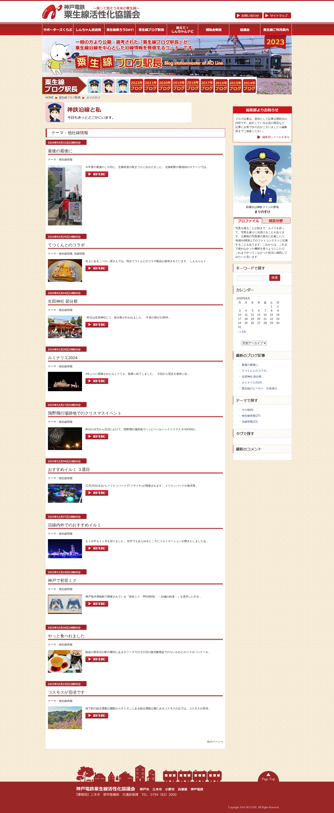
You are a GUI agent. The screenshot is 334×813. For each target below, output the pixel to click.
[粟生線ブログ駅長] (151, 29)
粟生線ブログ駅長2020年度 (165, 86)
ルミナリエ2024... (253, 382)
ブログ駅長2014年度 (250, 86)
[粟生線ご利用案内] (276, 29)
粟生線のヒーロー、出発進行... (260, 388)
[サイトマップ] (263, 17)
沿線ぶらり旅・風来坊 (123, 86)
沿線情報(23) (250, 421)
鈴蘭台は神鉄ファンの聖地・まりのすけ (109, 86)
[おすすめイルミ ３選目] (96, 497)
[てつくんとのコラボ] (96, 272)
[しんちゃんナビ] (182, 29)
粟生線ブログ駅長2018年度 (193, 86)
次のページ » (215, 741)
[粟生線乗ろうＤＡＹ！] (120, 29)
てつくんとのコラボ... (255, 370)
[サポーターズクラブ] (57, 29)
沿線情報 (79, 253)
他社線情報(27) (251, 415)
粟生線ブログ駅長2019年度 (179, 86)
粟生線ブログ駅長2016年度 (221, 86)
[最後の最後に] (96, 178)
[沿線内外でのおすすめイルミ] (96, 552)
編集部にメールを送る (275, 137)
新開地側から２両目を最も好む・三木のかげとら (95, 86)
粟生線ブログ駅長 (70, 97)
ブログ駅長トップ (64, 85)
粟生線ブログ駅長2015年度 (235, 86)
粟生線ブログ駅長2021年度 (137, 86)
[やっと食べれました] (96, 663)
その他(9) (247, 409)
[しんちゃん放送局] (89, 29)
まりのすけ (93, 97)
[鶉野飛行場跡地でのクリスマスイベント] (96, 440)
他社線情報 (65, 159)
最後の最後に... (251, 364)
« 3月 (242, 331)
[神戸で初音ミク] (96, 608)
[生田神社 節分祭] (96, 328)
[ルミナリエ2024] (96, 385)
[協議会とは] (245, 29)
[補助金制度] (213, 29)
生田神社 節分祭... (253, 376)
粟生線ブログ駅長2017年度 (207, 86)
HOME (49, 97)
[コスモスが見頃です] (96, 719)
